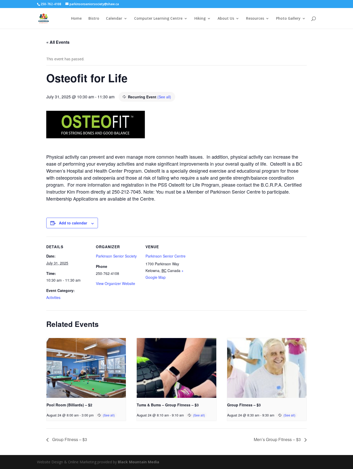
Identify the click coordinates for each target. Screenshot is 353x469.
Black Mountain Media (138, 461)
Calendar (114, 19)
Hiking (200, 19)
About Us (226, 19)
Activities (53, 297)
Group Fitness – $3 (244, 404)
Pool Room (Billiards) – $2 (69, 404)
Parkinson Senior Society (116, 256)
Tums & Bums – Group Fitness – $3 (168, 404)
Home (76, 19)
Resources (255, 19)
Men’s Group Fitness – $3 (278, 439)
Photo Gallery (288, 19)
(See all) (164, 96)
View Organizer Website (115, 283)
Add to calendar (73, 222)
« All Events (58, 42)
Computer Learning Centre (158, 19)
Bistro (93, 19)
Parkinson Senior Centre (165, 256)
